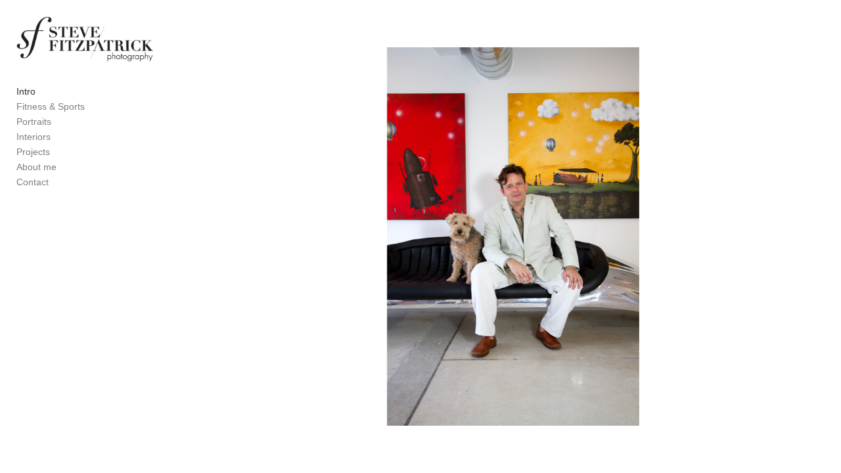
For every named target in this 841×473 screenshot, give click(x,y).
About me (36, 167)
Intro (25, 91)
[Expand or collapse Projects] (59, 151)
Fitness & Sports (50, 106)
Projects (33, 151)
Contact (32, 182)
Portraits (33, 121)
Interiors (33, 136)
